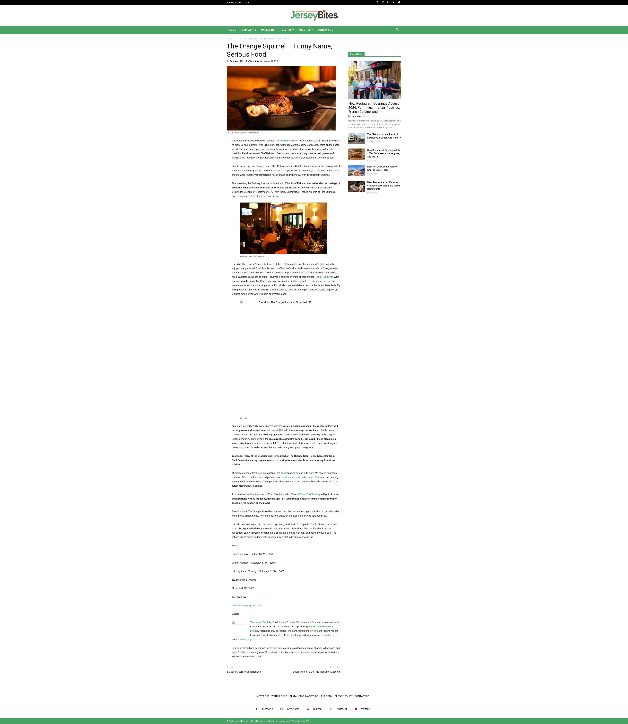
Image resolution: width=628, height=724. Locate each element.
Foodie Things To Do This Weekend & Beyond (316, 671)
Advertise (263, 696)
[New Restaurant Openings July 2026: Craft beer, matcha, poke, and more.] (356, 154)
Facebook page (244, 639)
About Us (304, 29)
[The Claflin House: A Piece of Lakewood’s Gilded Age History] (356, 138)
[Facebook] (377, 2)
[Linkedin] (388, 2)
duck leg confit (325, 276)
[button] (397, 30)
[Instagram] (382, 2)
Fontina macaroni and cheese (297, 477)
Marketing (268, 29)
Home (232, 29)
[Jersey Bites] (314, 15)
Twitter (327, 635)
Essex (238, 38)
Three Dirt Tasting (309, 494)
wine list (240, 511)
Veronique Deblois (260, 622)
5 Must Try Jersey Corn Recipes (244, 671)
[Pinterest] (393, 2)
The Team (326, 696)
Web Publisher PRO (301, 721)
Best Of (286, 29)
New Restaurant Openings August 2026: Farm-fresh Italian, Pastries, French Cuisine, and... (374, 108)
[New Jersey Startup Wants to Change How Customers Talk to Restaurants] (356, 186)
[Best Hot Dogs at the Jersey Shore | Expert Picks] (356, 170)
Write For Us (279, 696)
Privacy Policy (343, 696)
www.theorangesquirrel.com (246, 605)
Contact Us (325, 29)
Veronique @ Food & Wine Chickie (246, 61)
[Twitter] (398, 2)
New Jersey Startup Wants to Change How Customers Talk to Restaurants (384, 185)
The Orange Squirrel (286, 140)
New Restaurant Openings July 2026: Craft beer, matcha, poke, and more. (383, 153)
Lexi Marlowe (354, 116)
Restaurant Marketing (304, 696)
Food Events (248, 29)
